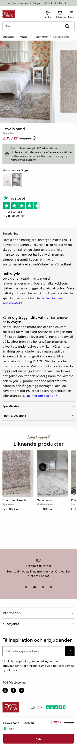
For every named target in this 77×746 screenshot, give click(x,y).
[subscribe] (70, 651)
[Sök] (67, 26)
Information (11, 613)
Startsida (8, 37)
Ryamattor (41, 37)
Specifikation (11, 406)
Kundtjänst (10, 624)
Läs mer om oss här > (41, 395)
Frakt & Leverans (14, 415)
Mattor (24, 37)
